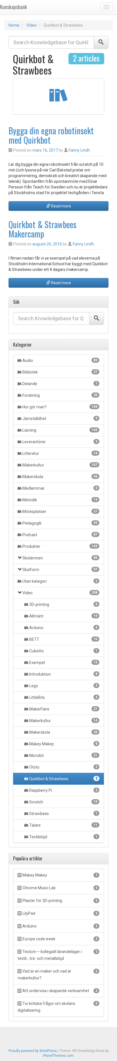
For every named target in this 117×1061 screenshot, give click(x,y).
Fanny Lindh (79, 150)
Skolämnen (59, 558)
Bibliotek (59, 372)
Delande (59, 383)
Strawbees (62, 813)
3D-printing (62, 604)
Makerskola (59, 476)
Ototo (62, 767)
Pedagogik (59, 523)
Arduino (62, 627)
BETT (62, 639)
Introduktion (62, 674)
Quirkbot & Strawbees (62, 778)
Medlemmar (59, 488)
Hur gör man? (59, 407)
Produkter (59, 546)
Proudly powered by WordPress (33, 1051)
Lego (62, 686)
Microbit (62, 755)
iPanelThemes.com (58, 1056)
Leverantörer (59, 442)
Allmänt (62, 616)
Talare (62, 825)
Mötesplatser (59, 511)
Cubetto (62, 651)
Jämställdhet (59, 418)
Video (31, 25)
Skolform (59, 569)
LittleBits (62, 697)
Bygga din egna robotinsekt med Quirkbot (51, 135)
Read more (60, 206)
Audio (59, 360)
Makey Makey (62, 744)
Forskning (59, 395)
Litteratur (59, 453)
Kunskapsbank (13, 6)
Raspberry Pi (62, 790)
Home (14, 25)
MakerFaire (62, 709)
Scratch (62, 802)
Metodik (59, 500)
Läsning (59, 430)
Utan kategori (59, 581)
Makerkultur (59, 465)
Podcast (59, 534)
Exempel (62, 662)
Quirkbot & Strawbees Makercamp (42, 229)
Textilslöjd (62, 837)
